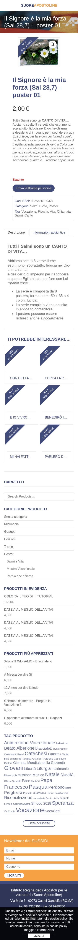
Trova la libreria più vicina (33, 188)
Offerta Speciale (12, 781)
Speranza (63, 803)
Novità (67, 774)
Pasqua (38, 787)
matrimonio (60, 769)
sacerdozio (39, 798)
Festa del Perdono (42, 758)
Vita (52, 211)
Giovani (13, 768)
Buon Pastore (60, 748)
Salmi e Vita (38, 206)
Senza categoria (15, 516)
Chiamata (64, 211)
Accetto (39, 936)
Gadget (9, 531)
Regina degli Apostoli (57, 793)
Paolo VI (35, 781)
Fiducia (43, 211)
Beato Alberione (19, 748)
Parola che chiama (20, 576)
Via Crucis (9, 811)
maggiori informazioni (39, 929)
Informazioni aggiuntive (49, 232)
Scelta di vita (52, 798)
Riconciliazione (18, 797)
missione (25, 775)
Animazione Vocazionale (29, 742)
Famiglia (26, 758)
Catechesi (36, 753)
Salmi (19, 215)
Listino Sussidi (39, 823)
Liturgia (44, 768)
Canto (28, 215)
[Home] (39, 5)
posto (68, 788)
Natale (52, 774)
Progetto (27, 793)
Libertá (30, 768)
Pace (26, 781)
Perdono (56, 787)
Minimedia (11, 524)
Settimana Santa (21, 804)
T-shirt (8, 546)
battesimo (62, 743)
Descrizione (16, 232)
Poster (53, 206)
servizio (8, 804)
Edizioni (9, 539)
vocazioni (53, 811)
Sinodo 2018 (41, 803)
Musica (38, 775)
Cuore (53, 754)
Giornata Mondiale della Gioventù (39, 763)
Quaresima (39, 793)
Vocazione (28, 211)
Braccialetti (43, 748)
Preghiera (13, 792)
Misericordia (10, 775)
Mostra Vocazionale (21, 568)
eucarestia (15, 758)
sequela (64, 798)
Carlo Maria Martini (14, 754)
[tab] (16, 233)
